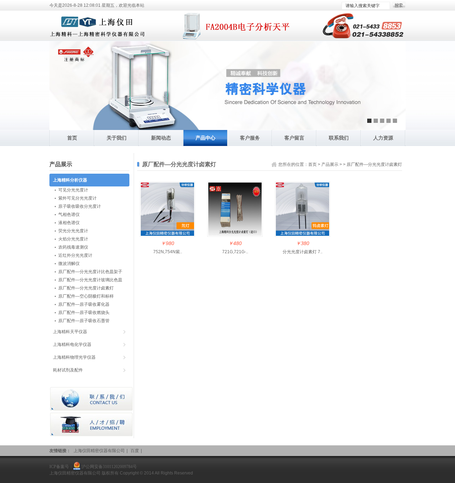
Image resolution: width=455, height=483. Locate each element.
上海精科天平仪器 (70, 331)
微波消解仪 (69, 263)
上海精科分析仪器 (70, 180)
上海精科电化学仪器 (72, 344)
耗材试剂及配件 (68, 370)
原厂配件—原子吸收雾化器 (83, 304)
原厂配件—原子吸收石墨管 (83, 320)
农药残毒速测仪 (73, 247)
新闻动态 (161, 138)
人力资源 (383, 138)
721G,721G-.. (235, 251)
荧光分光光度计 (73, 230)
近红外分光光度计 (75, 255)
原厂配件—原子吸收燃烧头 (83, 312)
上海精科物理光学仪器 (74, 357)
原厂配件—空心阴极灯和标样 (86, 296)
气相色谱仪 (69, 214)
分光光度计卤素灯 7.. (302, 251)
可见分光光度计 (73, 190)
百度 (134, 450)
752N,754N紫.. (167, 251)
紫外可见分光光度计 (77, 198)
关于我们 (117, 138)
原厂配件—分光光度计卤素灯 (374, 164)
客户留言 (294, 138)
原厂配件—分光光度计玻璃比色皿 (90, 279)
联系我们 (339, 138)
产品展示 (329, 164)
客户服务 (250, 138)
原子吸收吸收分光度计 (79, 206)
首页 (72, 138)
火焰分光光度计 (73, 239)
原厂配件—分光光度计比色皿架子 (90, 271)
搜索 (399, 5)
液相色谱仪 (69, 222)
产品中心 (205, 138)
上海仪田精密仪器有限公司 (99, 450)
